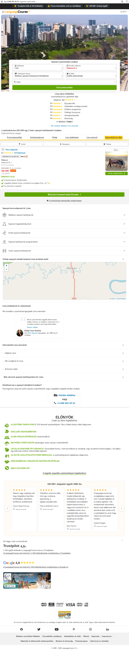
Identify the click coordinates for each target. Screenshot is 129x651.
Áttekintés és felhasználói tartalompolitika (37, 641)
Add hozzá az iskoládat (99, 641)
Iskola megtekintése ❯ (116, 173)
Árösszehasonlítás (64, 87)
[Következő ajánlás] (121, 508)
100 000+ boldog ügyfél (98, 6)
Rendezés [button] (66, 144)
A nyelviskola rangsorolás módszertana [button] (65, 200)
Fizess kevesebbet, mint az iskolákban (66, 6)
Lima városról (92, 137)
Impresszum (107, 636)
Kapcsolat (95, 636)
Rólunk (86, 636)
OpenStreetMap (121, 299)
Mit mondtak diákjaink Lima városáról (64, 126)
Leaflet (113, 299)
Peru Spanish (33, 333)
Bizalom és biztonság (64, 641)
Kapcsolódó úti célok (113, 137)
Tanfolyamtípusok (37, 137)
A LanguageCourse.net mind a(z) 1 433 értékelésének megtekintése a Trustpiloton (37, 553)
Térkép (54, 137)
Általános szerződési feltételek (28, 636)
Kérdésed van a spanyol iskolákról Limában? (22, 385)
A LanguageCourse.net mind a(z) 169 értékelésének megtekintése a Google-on (35, 567)
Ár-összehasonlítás (14, 137)
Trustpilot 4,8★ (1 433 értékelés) (30, 6)
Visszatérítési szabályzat (51, 636)
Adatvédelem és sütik (72, 636)
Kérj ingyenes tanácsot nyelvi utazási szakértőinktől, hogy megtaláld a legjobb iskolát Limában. (41, 389)
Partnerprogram (81, 641)
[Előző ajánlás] (7, 508)
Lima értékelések (71, 137)
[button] (2, 2)
